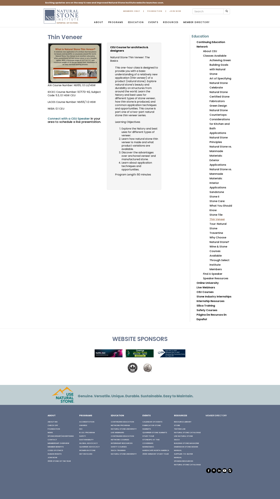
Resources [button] (170, 22)
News (50, 432)
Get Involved (85, 454)
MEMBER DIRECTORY (216, 416)
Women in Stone (87, 450)
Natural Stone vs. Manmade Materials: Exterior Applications (221, 156)
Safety (82, 436)
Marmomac (148, 446)
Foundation (154, 11)
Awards (83, 425)
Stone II (214, 197)
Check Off (53, 425)
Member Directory (196, 22)
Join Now (175, 11)
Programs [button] (115, 22)
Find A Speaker (212, 274)
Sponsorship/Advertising (61, 436)
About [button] (98, 22)
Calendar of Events (152, 421)
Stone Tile (216, 215)
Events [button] (153, 22)
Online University (208, 283)
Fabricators (217, 101)
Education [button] (136, 22)
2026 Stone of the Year (59, 461)
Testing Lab (179, 429)
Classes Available (214, 56)
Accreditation (86, 421)
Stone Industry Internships (214, 297)
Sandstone (217, 192)
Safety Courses (207, 310)
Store (177, 425)
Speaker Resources (215, 279)
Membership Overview (58, 443)
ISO (80, 429)
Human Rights (55, 454)
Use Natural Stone (183, 436)
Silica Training (206, 306)
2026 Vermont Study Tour (155, 454)
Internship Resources (210, 301)
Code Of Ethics (55, 450)
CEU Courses (205, 292)
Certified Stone (219, 97)
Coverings (147, 443)
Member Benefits (56, 446)
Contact (52, 439)
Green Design (218, 106)
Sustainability (86, 439)
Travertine (216, 233)
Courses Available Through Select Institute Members (219, 260)
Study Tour (148, 436)
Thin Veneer (217, 219)
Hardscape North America (155, 450)
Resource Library (182, 421)
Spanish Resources (183, 461)
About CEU (210, 51)
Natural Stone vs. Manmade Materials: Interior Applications (221, 178)
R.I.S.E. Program (87, 432)
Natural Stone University (124, 429)
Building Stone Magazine (186, 443)
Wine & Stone (218, 247)
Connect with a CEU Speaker (69, 118)
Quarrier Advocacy (89, 446)
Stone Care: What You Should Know (221, 206)
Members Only (131, 11)
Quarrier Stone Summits (154, 432)
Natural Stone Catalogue (187, 432)
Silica (177, 439)
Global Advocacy (88, 443)
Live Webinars (206, 288)
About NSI (53, 421)
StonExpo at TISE (151, 439)
